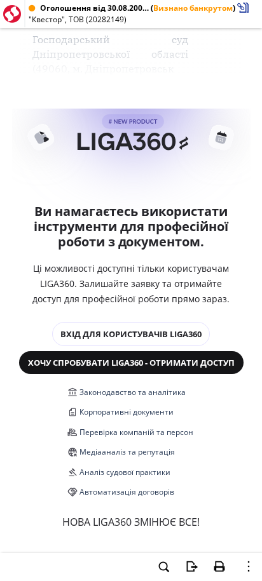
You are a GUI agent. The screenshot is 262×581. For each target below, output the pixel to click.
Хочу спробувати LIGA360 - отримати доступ (131, 362)
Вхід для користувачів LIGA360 (131, 334)
